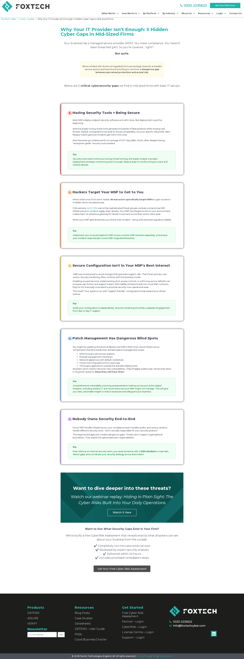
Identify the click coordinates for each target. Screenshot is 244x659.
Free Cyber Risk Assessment (132, 614)
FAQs (78, 634)
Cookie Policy (165, 656)
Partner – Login (133, 621)
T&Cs (154, 656)
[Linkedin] (214, 634)
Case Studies (83, 618)
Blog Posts (82, 613)
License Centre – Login (138, 632)
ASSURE (33, 618)
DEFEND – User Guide (90, 628)
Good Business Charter (91, 639)
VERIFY (32, 623)
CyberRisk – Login (134, 626)
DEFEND (33, 613)
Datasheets (83, 623)
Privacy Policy (143, 656)
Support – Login (133, 637)
